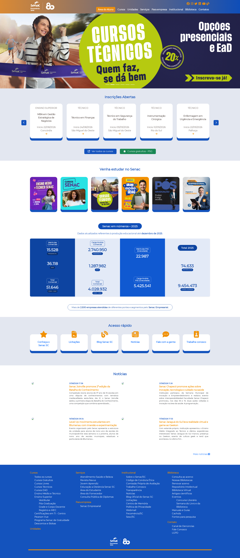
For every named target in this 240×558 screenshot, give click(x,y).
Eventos (176, 497)
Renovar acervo (180, 483)
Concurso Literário (186, 500)
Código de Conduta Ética (140, 480)
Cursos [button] (121, 9)
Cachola (176, 513)
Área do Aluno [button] (105, 9)
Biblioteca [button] (190, 9)
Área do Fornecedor (91, 493)
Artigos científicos (182, 493)
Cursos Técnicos (43, 487)
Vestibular (44, 500)
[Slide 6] (132, 84)
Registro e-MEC (47, 510)
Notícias (130, 493)
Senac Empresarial (90, 506)
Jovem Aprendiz (89, 483)
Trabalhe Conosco (136, 487)
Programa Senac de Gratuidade (51, 520)
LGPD (175, 532)
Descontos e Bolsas (45, 523)
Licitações (131, 500)
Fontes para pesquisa (184, 517)
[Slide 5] (127, 84)
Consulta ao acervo (182, 477)
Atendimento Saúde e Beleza (96, 477)
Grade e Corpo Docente (52, 507)
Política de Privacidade (138, 507)
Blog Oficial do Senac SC (139, 497)
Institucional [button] (176, 9)
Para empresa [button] (159, 9)
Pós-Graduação (47, 503)
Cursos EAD (41, 490)
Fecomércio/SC (134, 513)
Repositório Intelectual (184, 487)
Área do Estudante (90, 490)
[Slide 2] (112, 84)
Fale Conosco (179, 529)
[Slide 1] (107, 84)
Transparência (134, 490)
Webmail (131, 510)
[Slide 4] (122, 84)
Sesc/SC (130, 517)
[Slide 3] (117, 84)
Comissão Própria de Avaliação (143, 483)
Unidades (132, 9)
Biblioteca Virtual (181, 490)
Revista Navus (88, 480)
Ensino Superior (43, 497)
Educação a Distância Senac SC (97, 487)
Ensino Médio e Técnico (47, 493)
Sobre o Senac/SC (136, 477)
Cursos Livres (41, 483)
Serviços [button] (144, 9)
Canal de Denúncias (183, 526)
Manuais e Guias (181, 510)
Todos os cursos (43, 477)
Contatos (204, 9)
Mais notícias (200, 454)
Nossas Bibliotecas (182, 480)
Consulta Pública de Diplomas (97, 497)
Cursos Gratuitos (43, 480)
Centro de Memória (137, 503)
